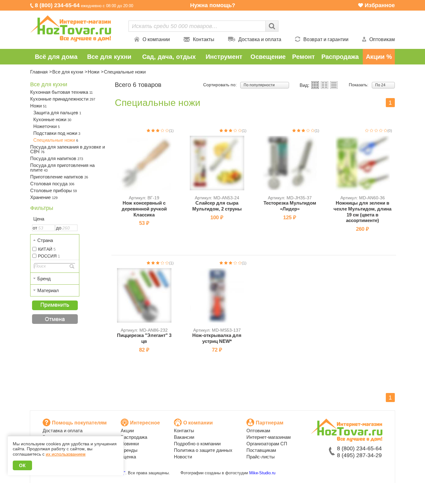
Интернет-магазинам (268, 437)
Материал (48, 290)
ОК (22, 465)
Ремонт (303, 56)
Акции (127, 430)
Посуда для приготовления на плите (62, 168)
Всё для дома (56, 56)
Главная (39, 71)
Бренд (44, 278)
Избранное (380, 5)
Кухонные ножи (52, 119)
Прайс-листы (260, 456)
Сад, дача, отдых (169, 56)
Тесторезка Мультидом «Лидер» (290, 205)
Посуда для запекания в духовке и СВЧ (67, 149)
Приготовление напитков (59, 176)
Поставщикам (261, 450)
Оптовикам (382, 39)
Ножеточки (46, 126)
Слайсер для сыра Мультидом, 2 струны (217, 205)
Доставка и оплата (259, 39)
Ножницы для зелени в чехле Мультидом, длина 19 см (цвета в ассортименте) (362, 211)
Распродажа (340, 56)
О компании (156, 39)
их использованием (66, 454)
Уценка (128, 456)
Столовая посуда (52, 183)
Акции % (379, 56)
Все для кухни (109, 56)
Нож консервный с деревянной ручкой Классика (144, 208)
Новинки (130, 443)
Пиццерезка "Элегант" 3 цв (144, 338)
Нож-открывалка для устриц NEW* (216, 338)
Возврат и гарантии (325, 39)
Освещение (268, 56)
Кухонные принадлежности (62, 99)
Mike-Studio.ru (262, 473)
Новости (183, 456)
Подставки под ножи (56, 133)
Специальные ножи (55, 140)
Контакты (203, 39)
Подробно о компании (197, 443)
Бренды (129, 450)
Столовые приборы (53, 190)
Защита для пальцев (57, 112)
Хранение (44, 197)
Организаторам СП (266, 443)
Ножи (93, 71)
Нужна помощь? (212, 5)
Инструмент (224, 56)
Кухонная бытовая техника (61, 92)
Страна (45, 240)
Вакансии (184, 437)
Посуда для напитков (56, 158)
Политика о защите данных (203, 450)
